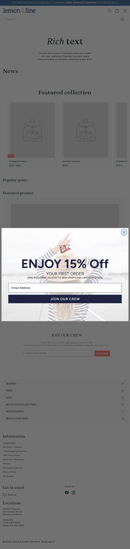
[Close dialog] (124, 232)
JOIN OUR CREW (65, 299)
